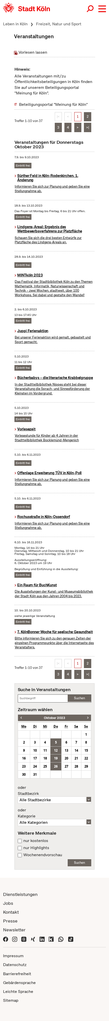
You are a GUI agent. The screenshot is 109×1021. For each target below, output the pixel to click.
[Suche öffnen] (90, 9)
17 (35, 758)
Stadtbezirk (28, 790)
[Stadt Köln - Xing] (32, 938)
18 (45, 758)
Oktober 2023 (54, 718)
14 (76, 750)
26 (56, 766)
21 (76, 758)
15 (86, 750)
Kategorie (26, 813)
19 (56, 758)
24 (35, 766)
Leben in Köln (15, 24)
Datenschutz (15, 964)
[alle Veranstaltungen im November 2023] (88, 718)
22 (86, 758)
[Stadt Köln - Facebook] (5, 938)
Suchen (79, 698)
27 (66, 766)
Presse (10, 921)
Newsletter (14, 930)
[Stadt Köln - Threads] (23, 938)
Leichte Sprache (18, 991)
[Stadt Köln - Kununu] (51, 938)
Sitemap (10, 1000)
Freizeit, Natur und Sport (58, 24)
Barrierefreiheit (17, 973)
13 (66, 750)
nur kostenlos (35, 841)
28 (76, 766)
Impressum (13, 955)
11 (45, 750)
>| (87, 127)
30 (24, 774)
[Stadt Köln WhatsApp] (61, 938)
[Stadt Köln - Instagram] (14, 938)
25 (45, 766)
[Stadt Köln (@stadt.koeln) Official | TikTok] (71, 938)
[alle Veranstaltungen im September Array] (21, 718)
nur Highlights (36, 848)
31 (35, 774)
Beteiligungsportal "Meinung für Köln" (53, 104)
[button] (102, 9)
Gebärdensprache (19, 982)
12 (56, 750)
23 (24, 766)
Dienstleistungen (20, 894)
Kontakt (11, 912)
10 (35, 750)
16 (24, 758)
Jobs (8, 903)
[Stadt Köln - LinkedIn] (42, 938)
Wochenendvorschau (42, 855)
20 (66, 758)
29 (86, 766)
